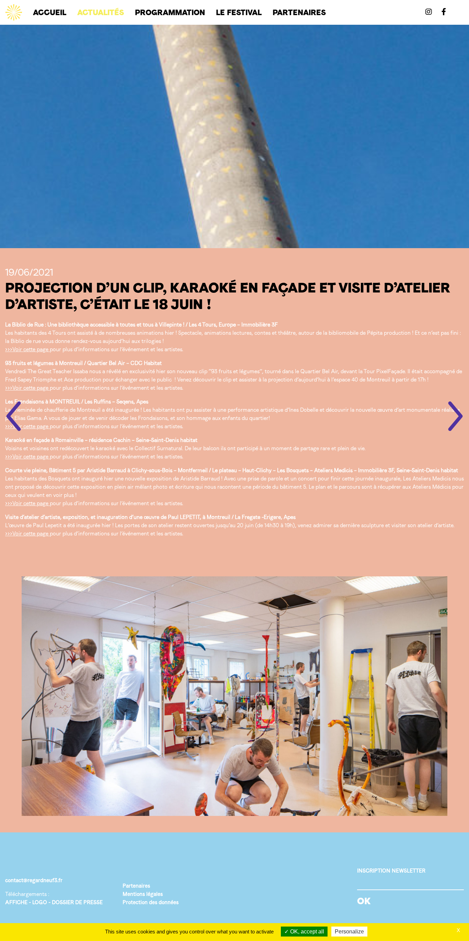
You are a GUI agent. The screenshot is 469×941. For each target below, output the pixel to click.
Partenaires (136, 886)
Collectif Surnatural (157, 448)
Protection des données (151, 902)
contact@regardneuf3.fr (33, 880)
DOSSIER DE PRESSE (77, 902)
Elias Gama (27, 418)
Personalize (349, 931)
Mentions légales (143, 894)
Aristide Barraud (200, 478)
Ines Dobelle (303, 410)
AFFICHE (16, 902)
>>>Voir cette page (26, 349)
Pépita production (389, 333)
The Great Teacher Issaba (57, 371)
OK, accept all (306, 931)
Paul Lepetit (47, 525)
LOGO (39, 902)
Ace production (81, 379)
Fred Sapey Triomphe (30, 379)
